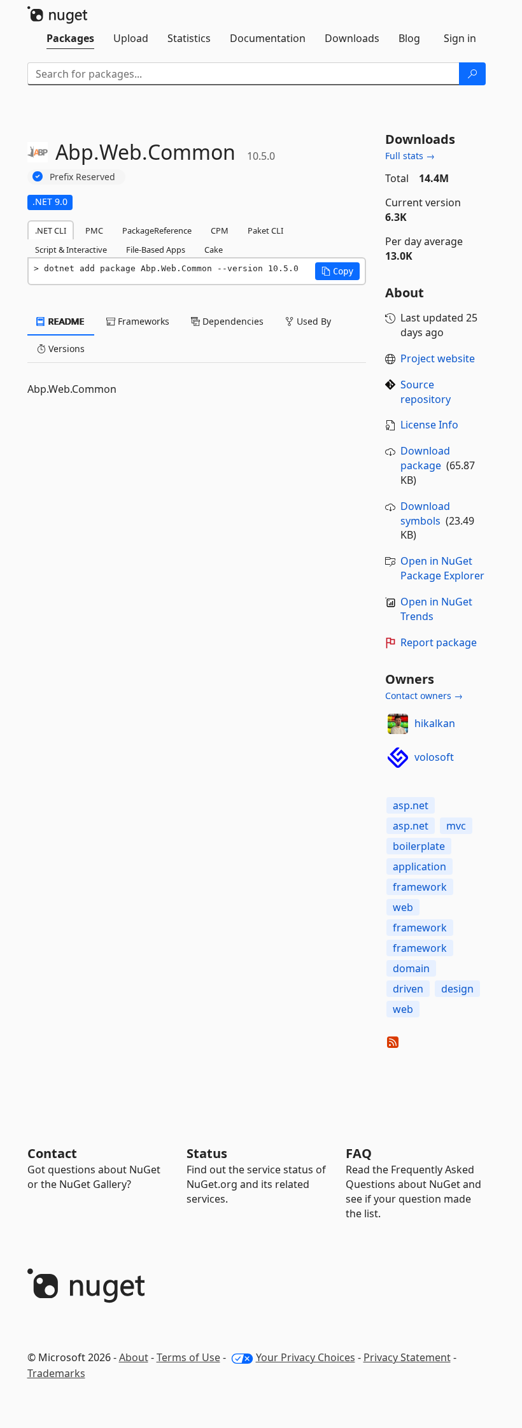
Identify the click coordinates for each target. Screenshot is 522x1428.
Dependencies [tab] (232, 321)
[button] (337, 271)
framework (420, 887)
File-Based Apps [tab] (155, 249)
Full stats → (410, 156)
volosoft (434, 757)
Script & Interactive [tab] (71, 249)
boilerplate (419, 846)
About (133, 1357)
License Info (429, 425)
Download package (425, 458)
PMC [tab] (94, 230)
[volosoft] (397, 757)
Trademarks (56, 1373)
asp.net (410, 805)
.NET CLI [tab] (50, 230)
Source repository (425, 392)
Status (207, 1153)
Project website (437, 358)
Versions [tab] (65, 349)
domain (411, 968)
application (419, 866)
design (457, 989)
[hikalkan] (397, 723)
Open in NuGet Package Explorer (442, 568)
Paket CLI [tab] (265, 230)
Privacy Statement (407, 1357)
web (403, 907)
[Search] (472, 73)
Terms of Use (188, 1357)
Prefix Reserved (82, 177)
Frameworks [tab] (142, 321)
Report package (438, 642)
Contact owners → (424, 695)
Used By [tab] (312, 321)
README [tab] (65, 321)
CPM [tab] (220, 230)
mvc (456, 826)
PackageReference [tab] (157, 230)
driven (408, 989)
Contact (52, 1153)
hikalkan (434, 723)
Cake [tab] (213, 249)
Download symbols (425, 513)
